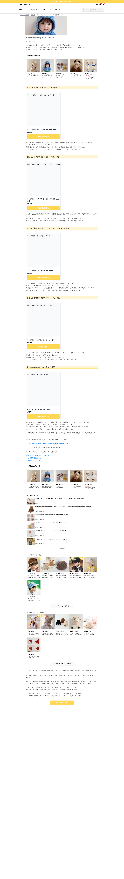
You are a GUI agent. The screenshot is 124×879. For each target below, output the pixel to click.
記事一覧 (57, 10)
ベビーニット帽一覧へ (63, 663)
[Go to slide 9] (43, 265)
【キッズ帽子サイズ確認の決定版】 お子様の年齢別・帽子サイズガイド (48, 443)
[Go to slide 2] (42, 124)
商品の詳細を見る (43, 136)
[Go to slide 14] (48, 265)
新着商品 (21, 10)
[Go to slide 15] (49, 265)
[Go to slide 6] (40, 265)
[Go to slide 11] (45, 265)
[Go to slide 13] (47, 265)
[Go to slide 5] (45, 124)
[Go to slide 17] (51, 265)
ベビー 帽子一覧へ (63, 606)
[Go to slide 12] (46, 265)
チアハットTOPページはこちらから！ (37, 455)
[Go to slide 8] (42, 265)
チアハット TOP (24, 15)
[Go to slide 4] (44, 124)
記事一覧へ (63, 548)
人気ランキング (47, 10)
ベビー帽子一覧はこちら (33, 458)
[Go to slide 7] (41, 265)
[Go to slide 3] (43, 124)
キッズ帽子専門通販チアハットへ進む (61, 703)
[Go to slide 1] (41, 124)
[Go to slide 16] (50, 265)
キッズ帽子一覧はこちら (33, 460)
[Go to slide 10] (44, 265)
